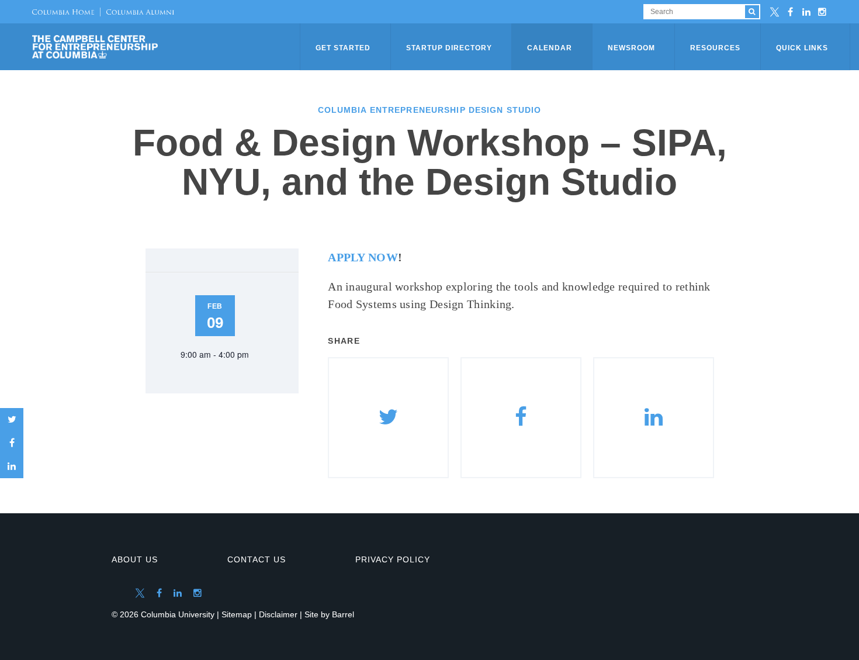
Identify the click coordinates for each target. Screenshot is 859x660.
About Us (135, 559)
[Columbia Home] (63, 11)
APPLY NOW (363, 257)
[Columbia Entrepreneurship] (167, 46)
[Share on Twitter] (11, 419)
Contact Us (256, 559)
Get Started (343, 48)
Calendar (549, 48)
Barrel (343, 614)
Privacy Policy (392, 559)
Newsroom (631, 48)
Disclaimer (278, 614)
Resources (715, 48)
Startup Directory (449, 48)
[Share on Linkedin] (653, 417)
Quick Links (802, 48)
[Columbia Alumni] (137, 11)
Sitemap (236, 614)
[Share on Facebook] (11, 443)
